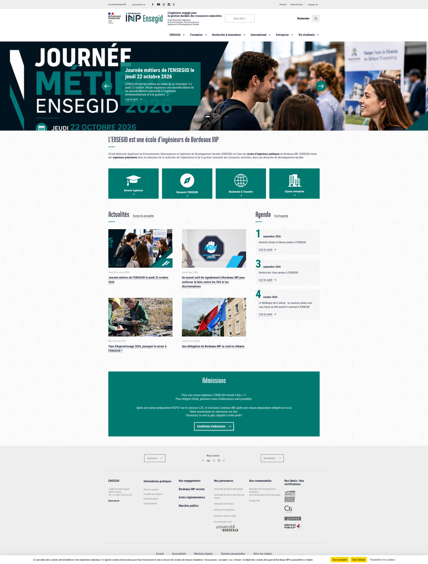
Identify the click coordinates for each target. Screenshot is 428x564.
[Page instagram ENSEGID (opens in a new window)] (164, 4)
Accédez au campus (153, 494)
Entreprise (282, 35)
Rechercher (303, 18)
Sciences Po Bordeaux (224, 509)
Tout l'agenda (281, 216)
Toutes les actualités (143, 216)
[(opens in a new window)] (227, 533)
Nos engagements (189, 481)
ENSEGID (175, 35)
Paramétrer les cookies (382, 559)
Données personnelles (233, 553)
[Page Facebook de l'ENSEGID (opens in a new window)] (152, 4)
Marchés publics (189, 506)
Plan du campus (151, 489)
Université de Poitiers (224, 503)
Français (311, 4)
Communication (151, 498)
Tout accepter (339, 559)
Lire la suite (265, 249)
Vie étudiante (306, 35)
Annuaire (283, 4)
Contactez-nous (296, 4)
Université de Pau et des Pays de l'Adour (229, 496)
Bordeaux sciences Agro (225, 515)
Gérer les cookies (262, 553)
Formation (196, 35)
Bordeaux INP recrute (192, 489)
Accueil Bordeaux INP (117, 4)
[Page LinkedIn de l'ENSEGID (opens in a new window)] (169, 4)
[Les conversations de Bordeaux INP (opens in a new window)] (174, 4)
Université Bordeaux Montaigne (228, 489)
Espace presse (150, 503)
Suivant (321, 86)
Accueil (160, 553)
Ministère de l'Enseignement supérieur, (262, 490)
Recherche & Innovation (226, 35)
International (258, 35)
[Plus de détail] (320, 559)
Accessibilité (179, 553)
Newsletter (269, 458)
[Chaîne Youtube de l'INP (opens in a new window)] (158, 4)
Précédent (107, 86)
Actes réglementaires (192, 497)
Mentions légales (203, 553)
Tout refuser (358, 559)
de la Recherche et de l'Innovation (264, 494)
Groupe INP (254, 500)
